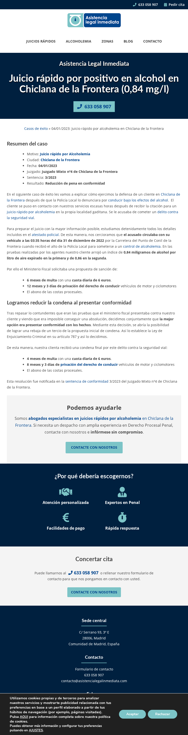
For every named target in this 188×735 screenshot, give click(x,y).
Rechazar (162, 714)
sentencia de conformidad (86, 381)
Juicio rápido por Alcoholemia (65, 154)
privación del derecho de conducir (89, 364)
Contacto (152, 41)
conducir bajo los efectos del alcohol (138, 200)
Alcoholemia (78, 41)
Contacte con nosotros (94, 447)
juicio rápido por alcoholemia (31, 212)
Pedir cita (176, 4)
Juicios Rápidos (41, 41)
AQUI (24, 717)
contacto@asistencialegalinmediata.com (94, 681)
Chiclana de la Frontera (60, 159)
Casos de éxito (36, 128)
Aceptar (132, 714)
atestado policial (45, 234)
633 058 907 (147, 4)
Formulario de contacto (94, 669)
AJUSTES (36, 730)
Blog (128, 41)
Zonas (107, 41)
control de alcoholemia (142, 246)
